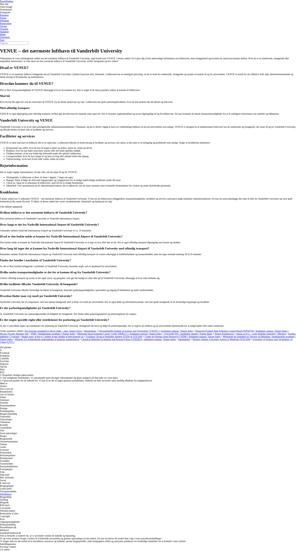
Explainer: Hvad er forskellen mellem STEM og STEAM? (114, 336)
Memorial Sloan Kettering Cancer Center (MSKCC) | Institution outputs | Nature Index (119, 334)
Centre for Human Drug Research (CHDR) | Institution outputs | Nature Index (183, 336)
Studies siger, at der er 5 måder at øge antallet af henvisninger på (52, 336)
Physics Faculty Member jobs (14, 334)
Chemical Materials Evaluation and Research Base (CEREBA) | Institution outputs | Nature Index (128, 339)
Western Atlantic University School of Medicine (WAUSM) (221, 339)
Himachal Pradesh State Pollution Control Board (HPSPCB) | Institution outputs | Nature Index (241, 331)
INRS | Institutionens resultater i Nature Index (53, 334)
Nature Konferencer (224, 334)
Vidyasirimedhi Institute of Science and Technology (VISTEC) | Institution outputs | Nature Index (145, 331)
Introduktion (90, 331)
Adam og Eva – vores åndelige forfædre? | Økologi (261, 334)
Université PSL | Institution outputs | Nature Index (188, 334)
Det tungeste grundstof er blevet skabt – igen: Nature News (53, 331)
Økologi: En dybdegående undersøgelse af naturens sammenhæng (47, 339)
